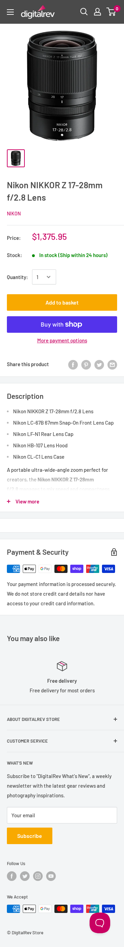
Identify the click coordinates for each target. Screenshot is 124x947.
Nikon (14, 213)
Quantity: (17, 277)
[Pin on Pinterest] (86, 364)
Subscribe (29, 835)
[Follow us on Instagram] (38, 876)
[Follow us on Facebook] (12, 876)
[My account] (97, 11)
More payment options (62, 340)
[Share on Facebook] (73, 364)
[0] (111, 12)
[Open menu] (10, 12)
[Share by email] (112, 364)
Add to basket (62, 302)
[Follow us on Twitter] (25, 876)
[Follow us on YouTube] (51, 876)
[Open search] (84, 11)
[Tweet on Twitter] (99, 364)
